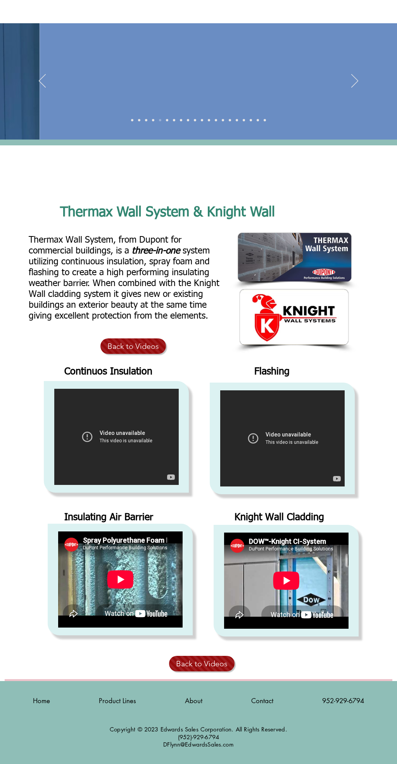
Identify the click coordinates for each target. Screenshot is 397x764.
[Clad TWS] (167, 120)
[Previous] (42, 81)
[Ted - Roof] (139, 120)
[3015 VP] (174, 120)
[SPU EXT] (251, 120)
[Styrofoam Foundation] (202, 120)
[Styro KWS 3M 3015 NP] (132, 120)
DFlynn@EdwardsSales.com (198, 744)
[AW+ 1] (188, 120)
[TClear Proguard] (160, 120)
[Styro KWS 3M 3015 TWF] (153, 120)
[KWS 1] (244, 120)
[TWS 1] (195, 120)
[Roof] (216, 120)
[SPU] (237, 120)
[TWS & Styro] (146, 120)
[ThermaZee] (230, 120)
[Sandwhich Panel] (181, 120)
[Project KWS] (258, 120)
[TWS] (223, 120)
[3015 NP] (209, 120)
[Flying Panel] (265, 120)
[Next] (354, 81)
